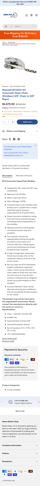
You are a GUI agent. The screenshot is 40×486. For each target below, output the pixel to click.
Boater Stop (11, 480)
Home (4, 42)
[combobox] (20, 26)
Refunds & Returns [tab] (24, 175)
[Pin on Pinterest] (18, 139)
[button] (31, 15)
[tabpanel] (20, 261)
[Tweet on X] (10, 139)
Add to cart (27, 122)
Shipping (5, 108)
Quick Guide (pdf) (9, 338)
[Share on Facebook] (14, 139)
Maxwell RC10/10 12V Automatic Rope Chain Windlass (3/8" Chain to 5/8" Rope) (19, 44)
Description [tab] (7, 175)
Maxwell (5, 86)
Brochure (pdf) (8, 341)
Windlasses (11, 42)
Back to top (20, 411)
